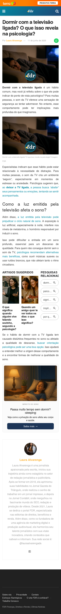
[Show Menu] (3, 11)
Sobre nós (7, 594)
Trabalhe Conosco (10, 600)
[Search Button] (57, 11)
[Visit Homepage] (30, 11)
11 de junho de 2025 (37, 40)
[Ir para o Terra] (9, 3)
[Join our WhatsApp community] (56, 40)
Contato (35, 594)
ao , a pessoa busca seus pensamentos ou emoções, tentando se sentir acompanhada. (30, 191)
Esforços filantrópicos (12, 597)
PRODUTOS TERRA (48, 3)
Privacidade (21, 594)
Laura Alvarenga (14, 40)
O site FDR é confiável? (37, 597)
